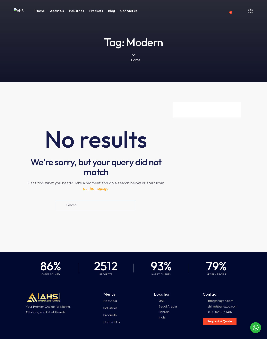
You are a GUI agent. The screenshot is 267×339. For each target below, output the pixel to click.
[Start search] (60, 205)
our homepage (95, 188)
